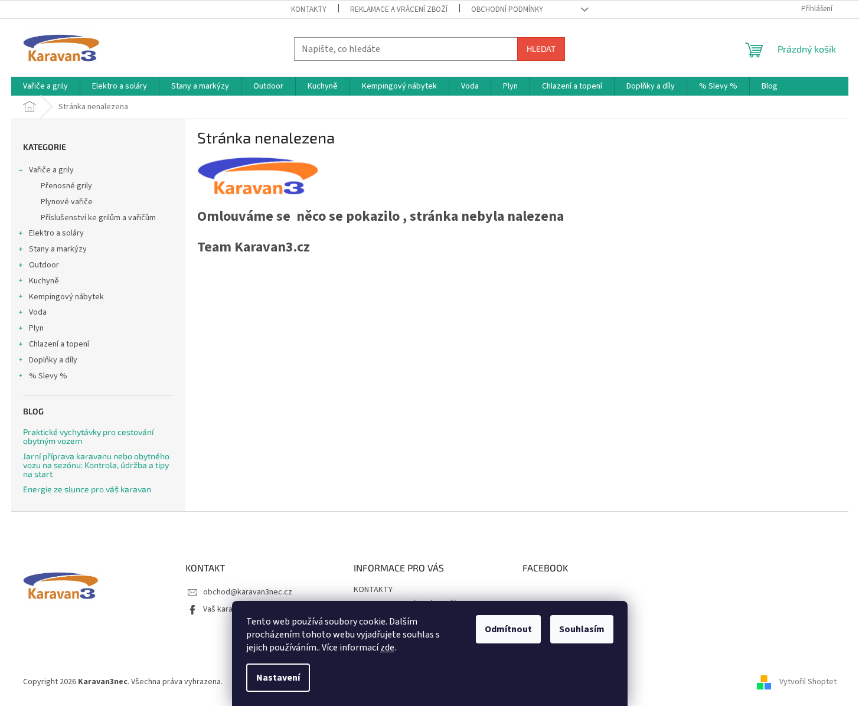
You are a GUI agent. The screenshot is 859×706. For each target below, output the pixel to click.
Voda (38, 312)
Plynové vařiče (67, 202)
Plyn (36, 328)
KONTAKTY (308, 9)
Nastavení (278, 677)
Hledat (541, 49)
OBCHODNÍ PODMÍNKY (507, 9)
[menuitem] (45, 86)
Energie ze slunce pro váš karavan (87, 489)
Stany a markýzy (58, 249)
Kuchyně (44, 281)
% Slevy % (48, 376)
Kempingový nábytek (66, 297)
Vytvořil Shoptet (808, 682)
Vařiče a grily (51, 170)
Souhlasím (582, 629)
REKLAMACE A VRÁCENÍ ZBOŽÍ (399, 9)
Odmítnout (508, 629)
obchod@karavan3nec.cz (247, 592)
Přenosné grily (66, 186)
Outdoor (44, 265)
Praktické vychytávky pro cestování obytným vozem (88, 436)
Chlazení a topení (59, 344)
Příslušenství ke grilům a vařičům (98, 218)
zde (387, 647)
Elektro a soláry (56, 233)
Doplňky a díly (53, 360)
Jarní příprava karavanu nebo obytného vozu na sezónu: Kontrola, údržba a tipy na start (96, 465)
